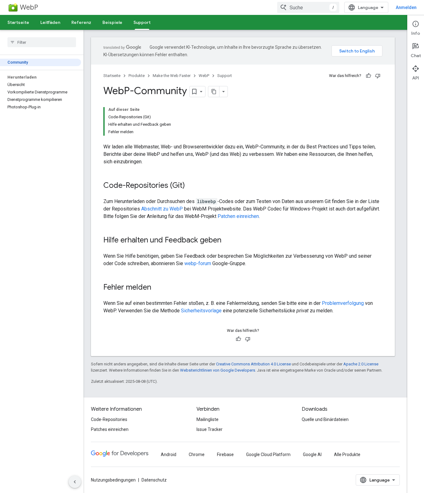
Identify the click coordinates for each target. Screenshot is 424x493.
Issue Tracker (209, 429)
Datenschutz (154, 479)
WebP (29, 7)
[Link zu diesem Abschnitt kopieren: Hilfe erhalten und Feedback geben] (227, 240)
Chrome (197, 454)
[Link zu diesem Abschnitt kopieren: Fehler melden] (157, 288)
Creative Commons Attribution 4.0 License (253, 364)
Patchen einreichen (238, 216)
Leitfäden (50, 22)
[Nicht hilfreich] (377, 75)
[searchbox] (41, 42)
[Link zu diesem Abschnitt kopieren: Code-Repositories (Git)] (191, 186)
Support (142, 22)
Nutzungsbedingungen (113, 479)
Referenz (81, 22)
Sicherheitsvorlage (201, 311)
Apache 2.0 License (360, 364)
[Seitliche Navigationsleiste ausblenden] (75, 482)
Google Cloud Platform (268, 454)
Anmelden (406, 7)
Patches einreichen (110, 429)
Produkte (137, 75)
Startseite (18, 22)
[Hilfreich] (368, 75)
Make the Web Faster (172, 75)
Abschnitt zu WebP (162, 209)
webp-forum (197, 263)
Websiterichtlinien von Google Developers (217, 370)
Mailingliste (207, 419)
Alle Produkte (347, 454)
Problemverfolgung (343, 303)
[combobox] (308, 7)
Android (168, 454)
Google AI (312, 454)
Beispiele (112, 22)
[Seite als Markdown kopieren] (213, 91)
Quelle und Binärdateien (325, 419)
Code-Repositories (109, 419)
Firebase (225, 454)
